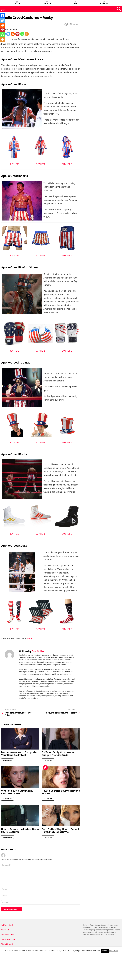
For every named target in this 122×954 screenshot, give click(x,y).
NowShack (5, 930)
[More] (27, 34)
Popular (47, 4)
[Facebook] (2, 15)
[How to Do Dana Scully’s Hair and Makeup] (61, 777)
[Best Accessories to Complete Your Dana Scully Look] (20, 739)
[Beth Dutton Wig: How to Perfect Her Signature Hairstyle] (61, 816)
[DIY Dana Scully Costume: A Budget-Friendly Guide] (61, 739)
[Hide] (1, 44)
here (29, 638)
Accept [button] (104, 951)
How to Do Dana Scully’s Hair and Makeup (61, 792)
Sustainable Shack (8, 939)
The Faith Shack (7, 944)
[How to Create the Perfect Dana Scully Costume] (20, 816)
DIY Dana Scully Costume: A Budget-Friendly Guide (58, 754)
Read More (7, 760)
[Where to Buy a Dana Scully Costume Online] (20, 777)
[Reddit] (13, 34)
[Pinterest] (17, 34)
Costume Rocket (7, 935)
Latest (17, 4)
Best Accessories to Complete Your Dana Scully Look (18, 754)
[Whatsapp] (22, 34)
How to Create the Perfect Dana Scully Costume (20, 830)
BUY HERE (14, 164)
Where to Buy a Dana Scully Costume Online (17, 792)
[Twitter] (8, 34)
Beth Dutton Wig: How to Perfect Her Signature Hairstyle (60, 830)
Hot (75, 4)
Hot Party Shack (7, 925)
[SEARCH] (119, 9)
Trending (104, 4)
